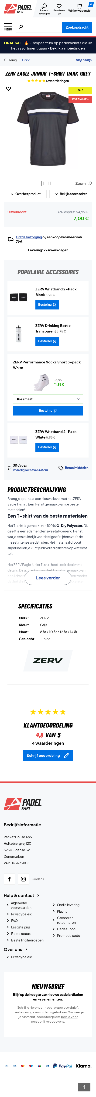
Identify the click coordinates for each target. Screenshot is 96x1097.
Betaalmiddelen (77, 468)
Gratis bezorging (29, 237)
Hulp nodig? (84, 60)
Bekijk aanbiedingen (67, 48)
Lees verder (48, 577)
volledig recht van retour (30, 470)
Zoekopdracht (77, 27)
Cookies (38, 879)
